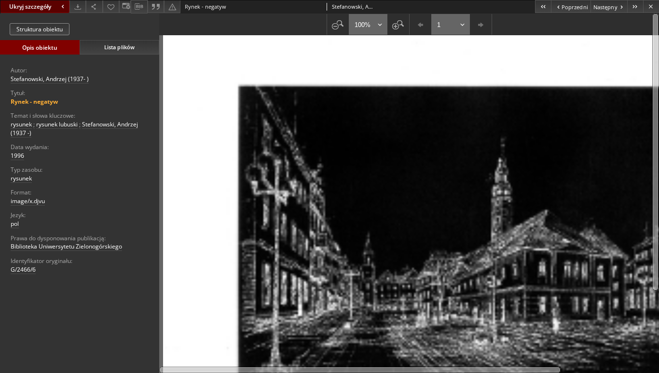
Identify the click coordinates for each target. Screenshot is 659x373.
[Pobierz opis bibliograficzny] (139, 7)
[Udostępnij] (94, 6)
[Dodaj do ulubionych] (111, 6)
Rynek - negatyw (34, 101)
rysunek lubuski (57, 124)
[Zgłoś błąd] (172, 6)
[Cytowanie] (156, 6)
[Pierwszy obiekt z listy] (543, 6)
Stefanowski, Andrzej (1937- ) (50, 79)
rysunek (21, 124)
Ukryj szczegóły (30, 6)
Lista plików (119, 47)
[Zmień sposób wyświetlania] (125, 6)
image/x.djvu (28, 201)
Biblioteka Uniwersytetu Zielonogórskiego (66, 246)
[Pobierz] (77, 6)
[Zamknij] (651, 6)
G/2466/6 (23, 269)
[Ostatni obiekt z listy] (635, 6)
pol (15, 224)
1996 (17, 156)
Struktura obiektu (39, 29)
